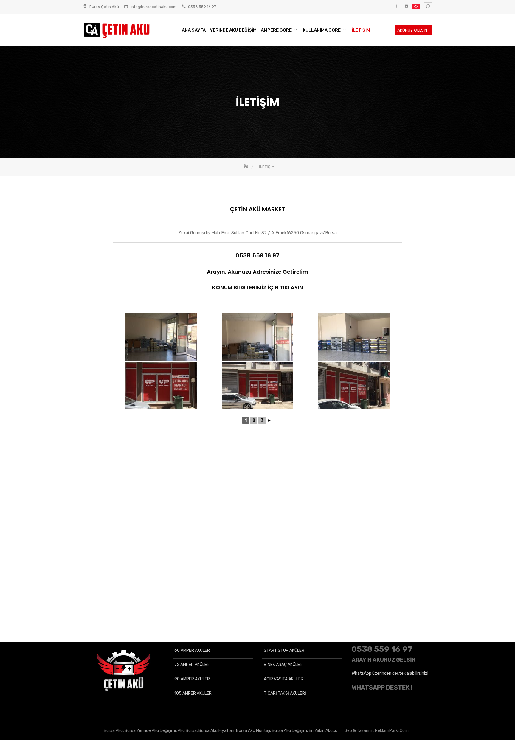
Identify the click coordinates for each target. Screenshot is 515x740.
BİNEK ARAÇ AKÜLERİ (284, 664)
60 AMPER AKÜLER (192, 650)
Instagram (406, 6)
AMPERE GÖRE (276, 30)
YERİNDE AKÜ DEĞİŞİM (233, 30)
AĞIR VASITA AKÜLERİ (284, 679)
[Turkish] (416, 7)
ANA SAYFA (194, 30)
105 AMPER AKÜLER (193, 693)
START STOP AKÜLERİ (284, 650)
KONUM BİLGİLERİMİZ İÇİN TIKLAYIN (257, 287)
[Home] (246, 167)
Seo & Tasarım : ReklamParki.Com (377, 730)
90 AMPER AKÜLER (192, 679)
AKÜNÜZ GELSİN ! (413, 30)
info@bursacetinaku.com (153, 6)
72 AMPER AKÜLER (192, 664)
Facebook (396, 6)
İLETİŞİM (361, 30)
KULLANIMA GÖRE (322, 30)
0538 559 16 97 (202, 6)
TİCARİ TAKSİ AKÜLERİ (285, 693)
